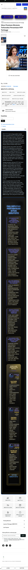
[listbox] (14, 95)
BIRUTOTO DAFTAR (20, 507)
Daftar (25, 4)
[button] (7, 53)
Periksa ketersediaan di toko (8, 124)
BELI (3, 120)
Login (18, 4)
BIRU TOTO (20, 500)
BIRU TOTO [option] (12, 92)
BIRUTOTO (5, 134)
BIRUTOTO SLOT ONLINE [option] (17, 98)
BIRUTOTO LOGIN (8, 507)
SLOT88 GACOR (7, 149)
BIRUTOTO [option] (4, 92)
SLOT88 (15, 135)
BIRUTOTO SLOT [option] (5, 98)
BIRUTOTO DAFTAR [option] (6, 95)
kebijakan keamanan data (14, 539)
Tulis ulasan (15, 86)
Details (4, 129)
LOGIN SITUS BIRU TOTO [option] (18, 95)
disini (13, 104)
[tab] (14, 129)
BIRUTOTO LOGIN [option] (21, 92)
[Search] (25, 8)
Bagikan (4, 126)
